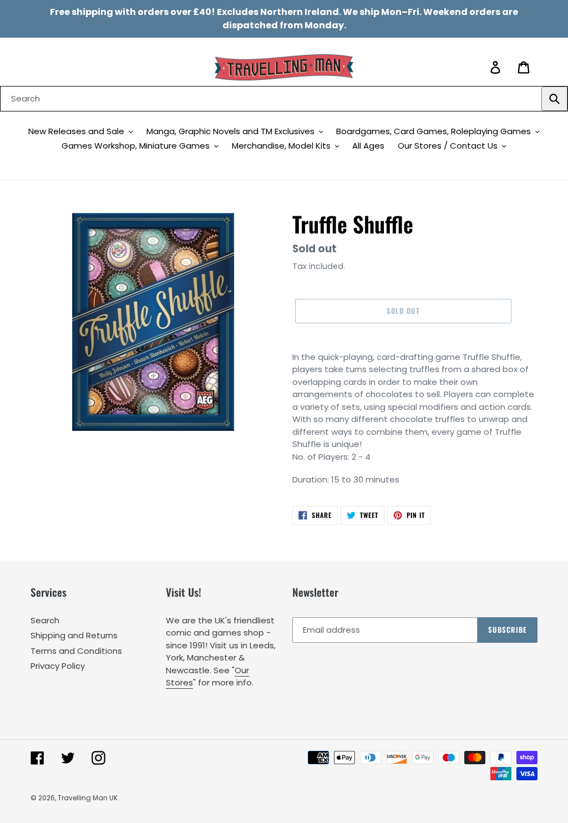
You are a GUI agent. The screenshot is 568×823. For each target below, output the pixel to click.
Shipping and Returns (74, 635)
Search (45, 620)
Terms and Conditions (76, 651)
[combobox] (284, 99)
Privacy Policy (58, 666)
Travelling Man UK (88, 797)
